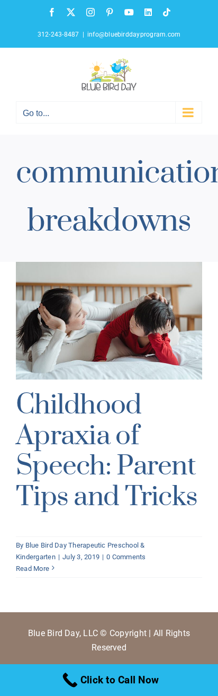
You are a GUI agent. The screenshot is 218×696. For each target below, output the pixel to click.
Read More (32, 568)
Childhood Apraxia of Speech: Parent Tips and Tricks (106, 451)
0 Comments (126, 557)
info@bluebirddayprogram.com (133, 34)
